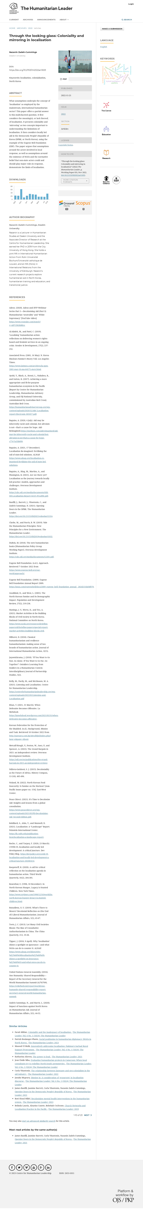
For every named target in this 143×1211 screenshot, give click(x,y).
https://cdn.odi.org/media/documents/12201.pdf (31, 556)
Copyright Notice (65, 145)
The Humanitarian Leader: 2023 (43, 1042)
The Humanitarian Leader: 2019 (63, 1109)
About (63, 19)
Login (131, 4)
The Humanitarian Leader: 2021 (67, 1056)
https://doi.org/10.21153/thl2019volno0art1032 (30, 536)
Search (127, 19)
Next (87, 1115)
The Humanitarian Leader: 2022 (43, 1074)
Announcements (46, 19)
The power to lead (42, 1056)
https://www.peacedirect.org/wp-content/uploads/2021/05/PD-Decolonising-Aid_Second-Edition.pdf (28, 813)
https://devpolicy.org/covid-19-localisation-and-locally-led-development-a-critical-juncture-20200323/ (29, 857)
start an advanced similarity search (38, 1121)
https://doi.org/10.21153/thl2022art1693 (27, 70)
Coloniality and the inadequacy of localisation (50, 1032)
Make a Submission (112, 29)
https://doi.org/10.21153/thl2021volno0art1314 (30, 516)
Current (14, 19)
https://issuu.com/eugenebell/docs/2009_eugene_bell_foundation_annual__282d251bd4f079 (51, 586)
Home (12, 28)
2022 (30, 28)
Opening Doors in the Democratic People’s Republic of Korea (43, 1091)
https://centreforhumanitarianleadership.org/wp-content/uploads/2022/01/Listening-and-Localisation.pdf (32, 695)
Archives (28, 19)
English (103, 46)
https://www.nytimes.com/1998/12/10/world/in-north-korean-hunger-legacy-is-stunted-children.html (31, 898)
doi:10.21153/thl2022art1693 (73, 175)
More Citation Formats (70, 181)
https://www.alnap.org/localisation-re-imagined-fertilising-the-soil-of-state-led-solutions (27, 461)
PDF (64, 79)
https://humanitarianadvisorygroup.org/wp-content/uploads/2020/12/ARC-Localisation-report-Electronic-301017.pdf (29, 410)
